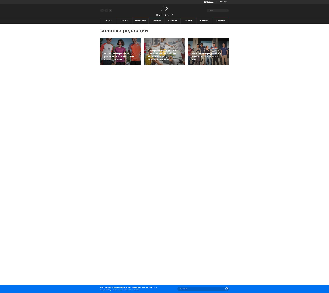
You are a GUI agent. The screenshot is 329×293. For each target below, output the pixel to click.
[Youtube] (110, 10)
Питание (188, 20)
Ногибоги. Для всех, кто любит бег (164, 10)
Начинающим (140, 20)
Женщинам (220, 20)
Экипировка (205, 20)
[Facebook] (102, 10)
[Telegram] (106, 10)
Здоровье (124, 20)
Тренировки (156, 20)
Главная (108, 20)
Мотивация (172, 20)
